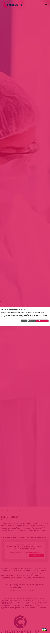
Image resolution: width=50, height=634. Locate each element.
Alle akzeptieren (42, 320)
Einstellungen (31, 320)
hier (10, 317)
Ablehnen (24, 320)
